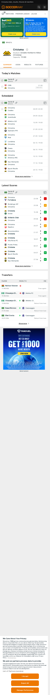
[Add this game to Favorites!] (2, 86)
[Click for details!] (24, 86)
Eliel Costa (9, 315)
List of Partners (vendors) (13, 671)
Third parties (11, 658)
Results (27, 65)
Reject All (25, 683)
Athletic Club (31, 301)
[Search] (39, 7)
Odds (18, 65)
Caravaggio (30, 308)
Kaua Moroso (10, 308)
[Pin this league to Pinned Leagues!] (16, 80)
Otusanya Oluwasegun (14, 293)
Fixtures (39, 65)
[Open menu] (44, 7)
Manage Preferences (25, 690)
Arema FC (29, 293)
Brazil (9, 42)
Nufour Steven (11, 286)
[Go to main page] (14, 7)
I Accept (25, 676)
